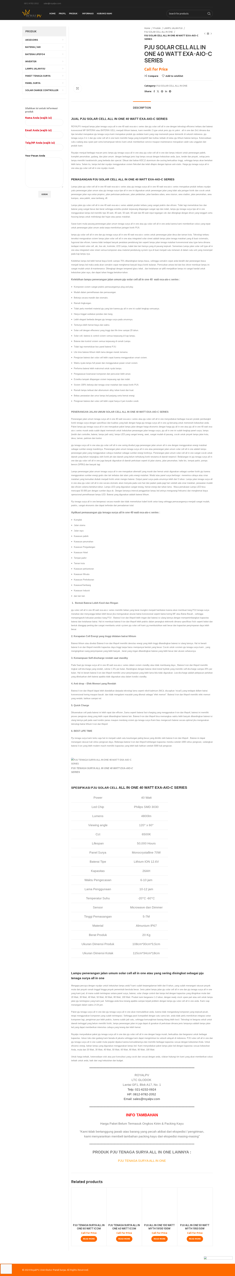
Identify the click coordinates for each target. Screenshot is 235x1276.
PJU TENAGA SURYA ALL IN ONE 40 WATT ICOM (124, 1227)
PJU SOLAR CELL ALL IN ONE (158, 32)
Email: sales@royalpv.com (142, 1099)
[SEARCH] (209, 13)
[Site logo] (31, 13)
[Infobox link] (30, 3)
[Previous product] (204, 33)
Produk (157, 28)
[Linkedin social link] (166, 91)
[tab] (142, 106)
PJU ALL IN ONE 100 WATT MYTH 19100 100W (159, 1227)
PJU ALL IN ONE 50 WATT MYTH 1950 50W (194, 1227)
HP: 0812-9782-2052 (142, 1094)
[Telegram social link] (170, 91)
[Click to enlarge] (78, 88)
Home (147, 28)
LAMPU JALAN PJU (173, 28)
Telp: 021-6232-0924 (142, 1089)
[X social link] (158, 91)
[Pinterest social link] (162, 91)
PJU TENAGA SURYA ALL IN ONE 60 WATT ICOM (89, 1227)
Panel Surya (59, 1269)
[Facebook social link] (154, 91)
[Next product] (211, 33)
